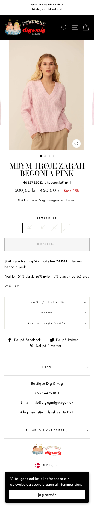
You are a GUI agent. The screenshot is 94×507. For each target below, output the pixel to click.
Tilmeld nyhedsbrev (47, 430)
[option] (47, 7)
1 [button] (41, 156)
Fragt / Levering (47, 302)
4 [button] (54, 156)
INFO (47, 367)
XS (29, 227)
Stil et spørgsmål (47, 323)
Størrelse (47, 218)
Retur (47, 313)
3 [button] (50, 156)
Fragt (42, 200)
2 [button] (45, 156)
